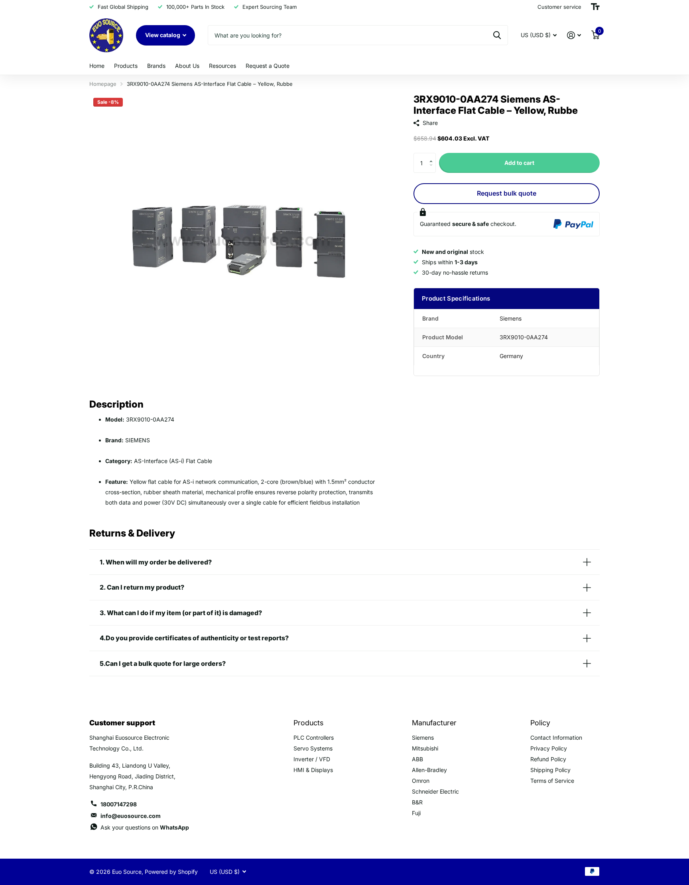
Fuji (416, 813)
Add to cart (519, 162)
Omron (420, 780)
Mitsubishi (425, 748)
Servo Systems (313, 748)
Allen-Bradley (429, 769)
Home (96, 65)
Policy (540, 723)
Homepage (102, 84)
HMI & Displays (313, 769)
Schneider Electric (435, 791)
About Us (187, 65)
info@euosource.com (130, 815)
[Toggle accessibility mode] (595, 7)
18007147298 (118, 804)
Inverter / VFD (311, 759)
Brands (156, 65)
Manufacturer (434, 723)
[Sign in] (574, 35)
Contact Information (556, 737)
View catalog (163, 35)
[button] (433, 156)
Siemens (423, 737)
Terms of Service (552, 780)
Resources (222, 65)
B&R (417, 802)
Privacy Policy (548, 748)
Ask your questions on (144, 827)
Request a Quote (267, 65)
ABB (417, 759)
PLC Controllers (313, 737)
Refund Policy (548, 759)
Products (126, 65)
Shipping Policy (550, 769)
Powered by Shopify (171, 871)
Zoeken (497, 35)
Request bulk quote (506, 193)
